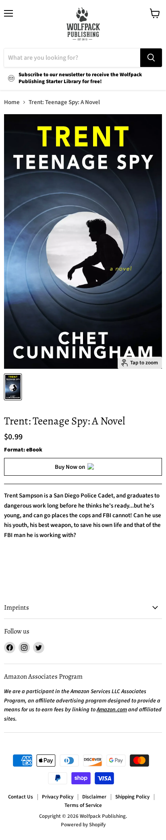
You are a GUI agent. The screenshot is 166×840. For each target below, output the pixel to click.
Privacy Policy (57, 796)
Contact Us (20, 796)
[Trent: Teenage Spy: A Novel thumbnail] (12, 387)
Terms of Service (83, 805)
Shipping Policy (132, 796)
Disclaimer (94, 796)
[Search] (151, 57)
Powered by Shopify (83, 824)
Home (12, 102)
